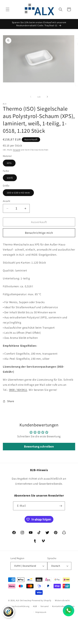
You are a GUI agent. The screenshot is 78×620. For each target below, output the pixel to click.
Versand (16, 150)
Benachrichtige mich (39, 233)
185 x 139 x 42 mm (20, 193)
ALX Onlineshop (24, 600)
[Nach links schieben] (31, 97)
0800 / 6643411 (18, 390)
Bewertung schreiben (39, 446)
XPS (11, 163)
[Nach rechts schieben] (47, 97)
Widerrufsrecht (62, 600)
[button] (7, 9)
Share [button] (10, 401)
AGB (35, 606)
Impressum (40, 612)
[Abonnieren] (60, 505)
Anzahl (6, 201)
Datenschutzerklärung (18, 606)
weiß (12, 178)
